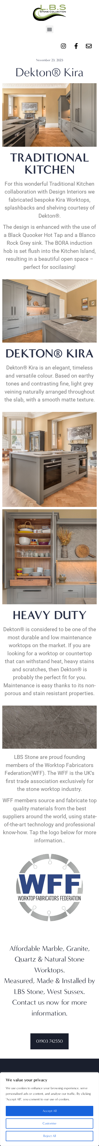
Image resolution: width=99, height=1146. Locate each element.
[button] (49, 29)
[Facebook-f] (76, 46)
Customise (49, 1123)
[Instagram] (63, 46)
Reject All (49, 1136)
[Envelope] (88, 46)
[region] (49, 1109)
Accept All (50, 1111)
